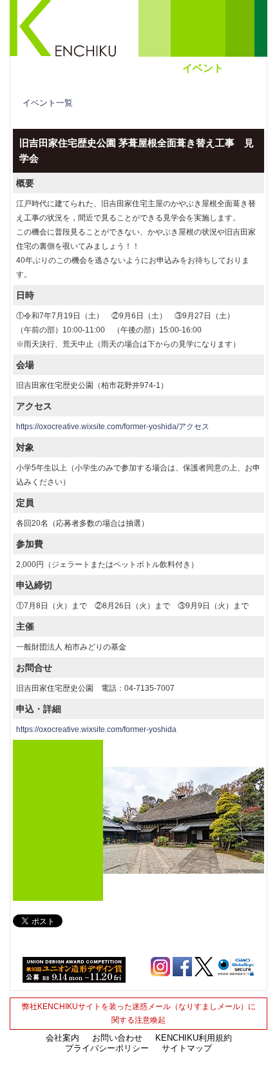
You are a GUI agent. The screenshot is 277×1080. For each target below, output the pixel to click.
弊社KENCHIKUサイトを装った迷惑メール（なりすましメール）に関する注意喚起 (139, 1013)
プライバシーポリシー (107, 1048)
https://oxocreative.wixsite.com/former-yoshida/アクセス (112, 426)
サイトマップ (187, 1048)
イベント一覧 (48, 103)
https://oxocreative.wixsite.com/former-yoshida (96, 729)
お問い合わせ (117, 1038)
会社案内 (62, 1038)
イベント (203, 68)
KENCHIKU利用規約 (193, 1038)
